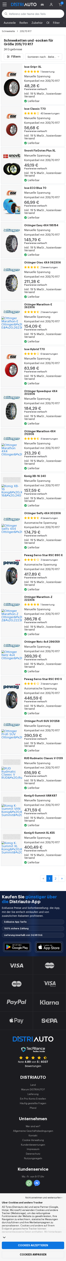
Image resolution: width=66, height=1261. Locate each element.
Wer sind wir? (33, 1126)
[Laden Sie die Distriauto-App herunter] (17, 947)
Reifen (23, 22)
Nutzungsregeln (33, 1158)
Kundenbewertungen (33, 1144)
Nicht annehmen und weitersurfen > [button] (43, 1197)
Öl (47, 22)
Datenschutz (33, 1153)
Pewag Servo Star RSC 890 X (43, 555)
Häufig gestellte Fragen (33, 1103)
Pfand (33, 1107)
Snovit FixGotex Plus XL (40, 150)
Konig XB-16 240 (35, 476)
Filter (56, 22)
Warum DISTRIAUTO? (33, 1089)
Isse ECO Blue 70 (35, 188)
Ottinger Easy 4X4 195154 (41, 225)
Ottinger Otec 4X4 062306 (42, 262)
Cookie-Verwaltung (33, 1140)
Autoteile (10, 22)
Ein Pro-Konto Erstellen (33, 1098)
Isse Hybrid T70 (34, 349)
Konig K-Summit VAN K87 (40, 795)
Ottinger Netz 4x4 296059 (42, 641)
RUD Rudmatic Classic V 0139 (43, 758)
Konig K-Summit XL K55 (39, 833)
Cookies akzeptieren (33, 1245)
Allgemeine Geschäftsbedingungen (33, 1130)
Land (33, 1084)
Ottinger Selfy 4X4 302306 (42, 513)
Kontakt (33, 1135)
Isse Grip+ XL (32, 67)
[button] (42, 4)
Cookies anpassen (33, 1254)
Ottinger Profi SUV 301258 (42, 721)
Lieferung (32, 1094)
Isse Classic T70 (35, 109)
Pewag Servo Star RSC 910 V (43, 679)
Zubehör (37, 22)
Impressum (33, 1149)
